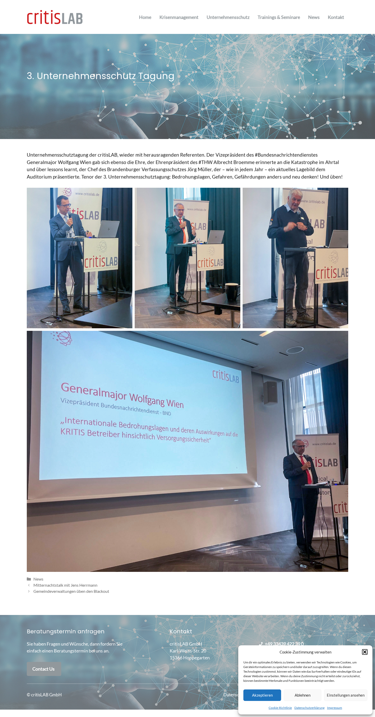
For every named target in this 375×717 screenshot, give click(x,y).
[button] (364, 652)
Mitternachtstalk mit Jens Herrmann (65, 585)
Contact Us (43, 669)
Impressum (334, 708)
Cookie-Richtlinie (280, 708)
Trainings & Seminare (279, 17)
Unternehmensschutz (228, 17)
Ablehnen (302, 695)
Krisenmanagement (178, 17)
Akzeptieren (262, 695)
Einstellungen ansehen (346, 695)
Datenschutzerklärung (309, 708)
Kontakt (336, 17)
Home (145, 17)
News (314, 17)
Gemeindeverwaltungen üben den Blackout (71, 591)
